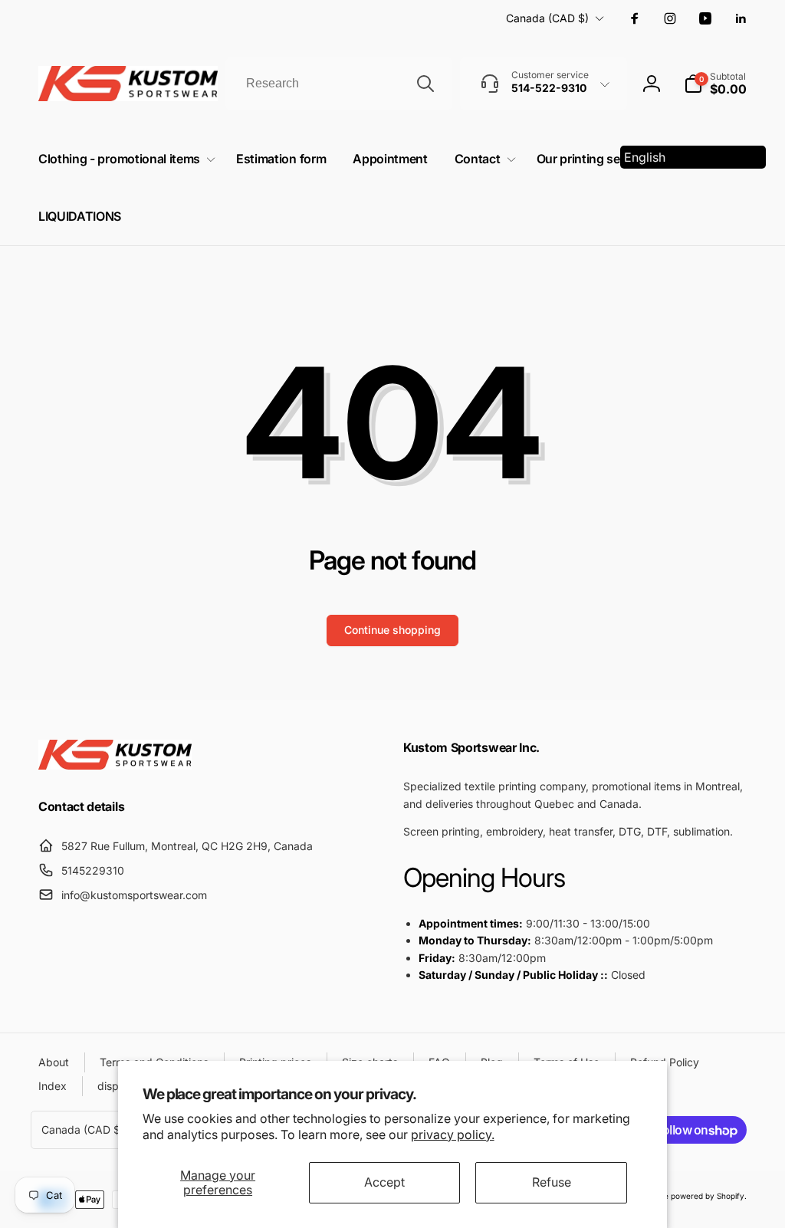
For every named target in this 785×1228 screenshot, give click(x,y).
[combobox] (338, 83)
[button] (715, 83)
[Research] (425, 83)
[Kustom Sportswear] (115, 765)
